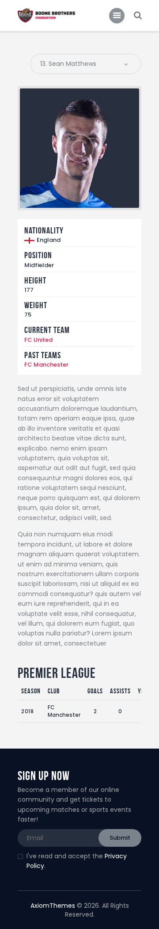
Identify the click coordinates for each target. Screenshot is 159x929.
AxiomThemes (52, 905)
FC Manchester (46, 364)
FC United (38, 340)
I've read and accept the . (76, 861)
